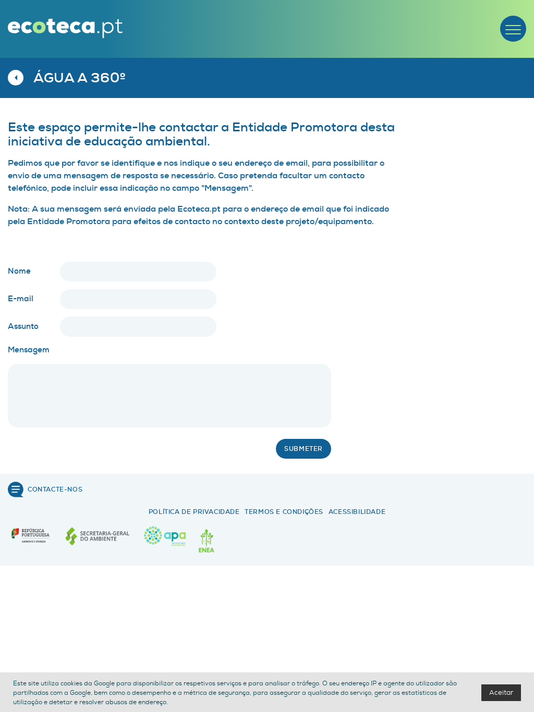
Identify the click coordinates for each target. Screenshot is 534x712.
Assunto (23, 326)
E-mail (20, 298)
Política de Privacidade (194, 512)
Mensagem (29, 350)
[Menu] (513, 29)
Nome (19, 271)
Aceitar (501, 692)
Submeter (303, 449)
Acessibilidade (357, 512)
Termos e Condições (284, 512)
